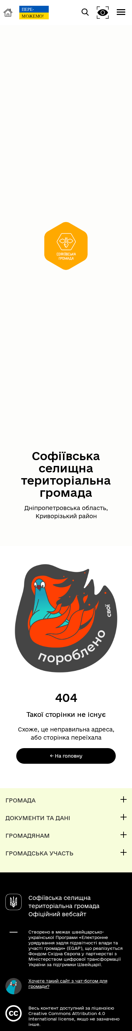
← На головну (66, 756)
